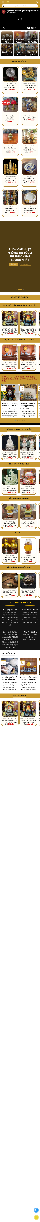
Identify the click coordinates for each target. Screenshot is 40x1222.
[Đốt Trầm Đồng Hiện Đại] (10, 581)
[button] (15, 420)
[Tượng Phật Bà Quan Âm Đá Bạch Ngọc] (10, 443)
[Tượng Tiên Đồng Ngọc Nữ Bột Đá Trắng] (28, 443)
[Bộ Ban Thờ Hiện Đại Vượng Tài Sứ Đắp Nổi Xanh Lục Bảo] (28, 319)
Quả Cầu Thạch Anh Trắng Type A (10, 86)
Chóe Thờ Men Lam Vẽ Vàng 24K (29, 117)
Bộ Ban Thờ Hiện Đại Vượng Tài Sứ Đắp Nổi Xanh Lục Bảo (28, 331)
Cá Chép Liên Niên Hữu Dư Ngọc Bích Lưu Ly (10, 490)
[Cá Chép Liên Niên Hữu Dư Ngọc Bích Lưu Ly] (10, 477)
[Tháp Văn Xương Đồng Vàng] (10, 167)
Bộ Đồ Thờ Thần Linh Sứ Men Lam (28, 365)
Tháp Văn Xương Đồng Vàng (10, 179)
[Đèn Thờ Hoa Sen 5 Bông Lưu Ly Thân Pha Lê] (10, 546)
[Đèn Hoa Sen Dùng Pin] (10, 104)
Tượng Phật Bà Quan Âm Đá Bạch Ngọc (9, 455)
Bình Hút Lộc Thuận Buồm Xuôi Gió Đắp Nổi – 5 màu (29, 149)
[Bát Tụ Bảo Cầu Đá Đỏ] (28, 512)
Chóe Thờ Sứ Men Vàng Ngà (10, 149)
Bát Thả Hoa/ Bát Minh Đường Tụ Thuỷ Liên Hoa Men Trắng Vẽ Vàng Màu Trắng (30, 210)
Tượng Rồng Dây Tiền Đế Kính (30, 86)
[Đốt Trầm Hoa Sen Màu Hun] (28, 581)
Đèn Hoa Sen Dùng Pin (10, 117)
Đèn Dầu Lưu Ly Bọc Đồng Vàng (28, 559)
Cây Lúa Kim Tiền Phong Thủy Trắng (9, 524)
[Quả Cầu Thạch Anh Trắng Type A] (10, 74)
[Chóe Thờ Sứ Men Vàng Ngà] (10, 136)
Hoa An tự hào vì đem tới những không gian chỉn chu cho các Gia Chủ (19, 379)
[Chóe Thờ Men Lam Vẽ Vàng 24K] (29, 104)
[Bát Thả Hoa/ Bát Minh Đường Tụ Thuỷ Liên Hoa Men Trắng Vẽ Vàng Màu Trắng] (29, 197)
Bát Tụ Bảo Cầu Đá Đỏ (28, 524)
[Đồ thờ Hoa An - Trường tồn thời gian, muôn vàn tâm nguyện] (8, 2)
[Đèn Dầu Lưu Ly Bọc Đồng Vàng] (28, 546)
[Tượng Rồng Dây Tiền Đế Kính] (29, 74)
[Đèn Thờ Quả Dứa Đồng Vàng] (10, 197)
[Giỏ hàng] (37, 2)
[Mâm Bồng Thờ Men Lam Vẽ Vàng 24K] (29, 167)
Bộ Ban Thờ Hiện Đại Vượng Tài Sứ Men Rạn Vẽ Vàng (9, 331)
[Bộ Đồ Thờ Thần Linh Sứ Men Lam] (28, 353)
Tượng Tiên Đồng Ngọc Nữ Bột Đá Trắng (28, 455)
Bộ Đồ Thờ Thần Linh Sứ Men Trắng (9, 365)
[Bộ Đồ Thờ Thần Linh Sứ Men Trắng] (10, 353)
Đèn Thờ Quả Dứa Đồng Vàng (10, 210)
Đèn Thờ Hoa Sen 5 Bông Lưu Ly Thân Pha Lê (10, 559)
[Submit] (3, 6)
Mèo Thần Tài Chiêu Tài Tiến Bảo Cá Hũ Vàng (28, 490)
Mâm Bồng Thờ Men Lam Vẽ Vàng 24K (29, 179)
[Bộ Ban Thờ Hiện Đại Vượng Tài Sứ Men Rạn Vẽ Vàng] (10, 319)
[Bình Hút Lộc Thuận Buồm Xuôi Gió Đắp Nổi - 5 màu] (29, 136)
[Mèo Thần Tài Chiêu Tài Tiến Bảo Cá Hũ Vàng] (28, 477)
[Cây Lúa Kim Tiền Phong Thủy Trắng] (10, 512)
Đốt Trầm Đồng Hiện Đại (10, 593)
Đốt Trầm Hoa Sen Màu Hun (28, 593)
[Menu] (3, 1)
